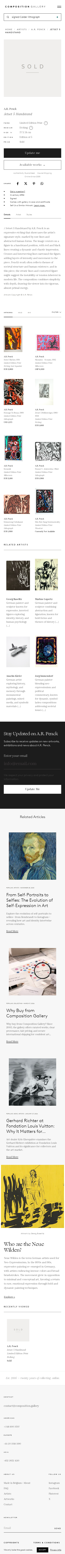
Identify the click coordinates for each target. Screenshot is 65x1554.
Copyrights (11, 1543)
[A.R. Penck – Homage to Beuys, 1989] (17, 392)
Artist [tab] (18, 214)
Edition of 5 (26, 137)
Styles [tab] (29, 214)
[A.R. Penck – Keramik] (17, 448)
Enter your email (15, 756)
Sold (22, 142)
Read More (12, 931)
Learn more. (39, 205)
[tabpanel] (32, 261)
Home (8, 29)
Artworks (9, 1499)
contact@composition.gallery (21, 1406)
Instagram (54, 1483)
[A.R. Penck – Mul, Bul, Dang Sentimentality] (48, 501)
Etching (24, 127)
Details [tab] (7, 214)
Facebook (54, 1488)
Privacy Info (55, 1550)
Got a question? (17, 191)
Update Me (32, 789)
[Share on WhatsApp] (42, 183)
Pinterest (54, 1493)
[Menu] (59, 7)
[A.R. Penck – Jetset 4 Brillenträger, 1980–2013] (48, 392)
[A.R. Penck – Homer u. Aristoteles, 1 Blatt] (48, 448)
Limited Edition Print (31, 123)
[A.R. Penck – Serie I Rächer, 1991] (17, 339)
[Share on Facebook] (18, 183)
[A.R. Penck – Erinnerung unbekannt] (17, 501)
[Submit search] (57, 17)
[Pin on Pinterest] (34, 183)
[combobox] (33, 17)
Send (57, 1528)
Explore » (9, 1297)
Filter (55, 312)
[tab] (8, 314)
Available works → (32, 165)
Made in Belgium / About (17, 1483)
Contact (8, 1504)
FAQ (6, 1488)
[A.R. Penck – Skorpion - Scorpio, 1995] (48, 339)
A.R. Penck (38, 29)
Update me (32, 153)
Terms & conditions (46, 1543)
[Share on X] (25, 183)
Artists (22, 29)
